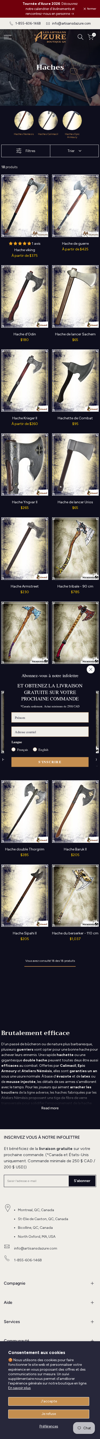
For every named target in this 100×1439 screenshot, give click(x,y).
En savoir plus (19, 1388)
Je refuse (49, 1414)
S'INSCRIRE (50, 762)
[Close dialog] (90, 669)
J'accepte (49, 1401)
